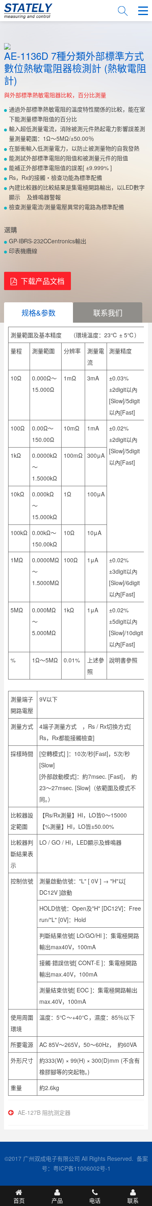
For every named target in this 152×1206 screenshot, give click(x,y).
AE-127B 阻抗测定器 (44, 1112)
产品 (57, 1200)
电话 (95, 1200)
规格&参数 (38, 312)
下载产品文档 (42, 280)
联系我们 (107, 312)
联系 (133, 1200)
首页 (19, 1200)
